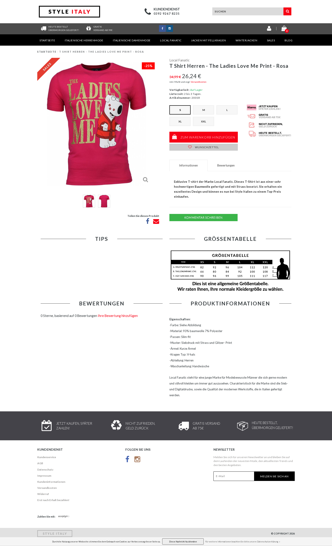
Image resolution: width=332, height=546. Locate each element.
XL (180, 121)
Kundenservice (46, 457)
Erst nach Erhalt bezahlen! (53, 500)
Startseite (47, 40)
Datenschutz (45, 469)
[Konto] (269, 29)
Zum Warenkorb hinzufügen (207, 137)
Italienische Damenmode (132, 40)
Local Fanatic (171, 40)
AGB (40, 463)
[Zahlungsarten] (64, 516)
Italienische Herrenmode (84, 40)
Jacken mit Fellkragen (208, 40)
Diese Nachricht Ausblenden (183, 541)
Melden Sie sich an (274, 476)
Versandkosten (198, 81)
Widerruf (43, 494)
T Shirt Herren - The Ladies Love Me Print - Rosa (101, 51)
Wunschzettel (206, 147)
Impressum (44, 475)
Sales (271, 40)
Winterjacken (246, 40)
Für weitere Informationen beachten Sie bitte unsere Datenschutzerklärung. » (242, 541)
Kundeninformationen (51, 481)
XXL (203, 121)
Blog (288, 40)
